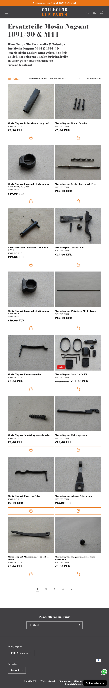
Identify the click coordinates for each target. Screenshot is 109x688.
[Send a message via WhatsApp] (104, 672)
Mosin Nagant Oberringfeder (24, 496)
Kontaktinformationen (76, 684)
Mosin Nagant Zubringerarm (71, 435)
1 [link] (37, 589)
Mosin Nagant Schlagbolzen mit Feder (76, 184)
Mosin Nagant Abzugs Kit (69, 247)
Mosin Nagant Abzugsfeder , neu (73, 496)
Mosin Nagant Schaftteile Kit (71, 374)
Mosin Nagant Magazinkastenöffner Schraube (75, 558)
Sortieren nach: (38, 78)
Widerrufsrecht (48, 681)
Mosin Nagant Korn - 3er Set (71, 123)
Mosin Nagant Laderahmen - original (28, 123)
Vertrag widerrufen (95, 683)
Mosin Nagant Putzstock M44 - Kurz (75, 311)
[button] (6, 12)
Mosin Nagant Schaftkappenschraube (29, 435)
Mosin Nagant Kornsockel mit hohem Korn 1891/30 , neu (28, 185)
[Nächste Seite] (71, 589)
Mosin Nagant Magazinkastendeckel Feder (28, 558)
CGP (35, 681)
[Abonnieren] (79, 625)
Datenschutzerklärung (70, 681)
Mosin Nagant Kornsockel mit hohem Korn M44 (28, 312)
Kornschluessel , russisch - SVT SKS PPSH (28, 249)
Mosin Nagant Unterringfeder (24, 374)
